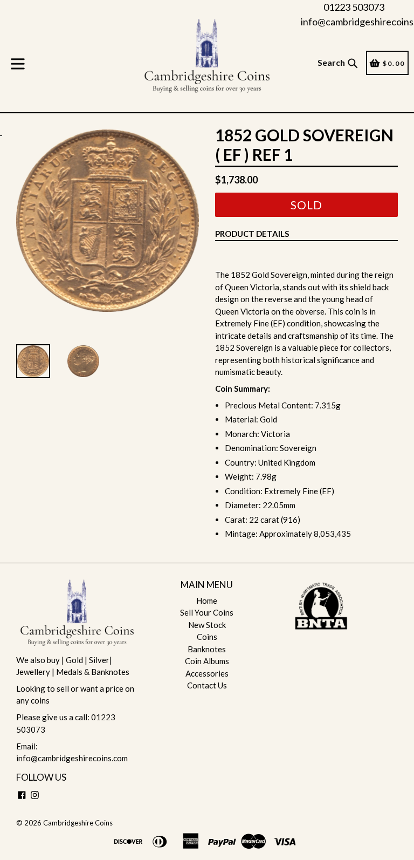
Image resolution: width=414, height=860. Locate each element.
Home (206, 600)
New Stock (207, 625)
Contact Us (207, 685)
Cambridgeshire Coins (78, 822)
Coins (207, 636)
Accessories (207, 673)
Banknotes (207, 649)
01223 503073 (353, 7)
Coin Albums (207, 661)
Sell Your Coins (206, 612)
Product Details (252, 233)
